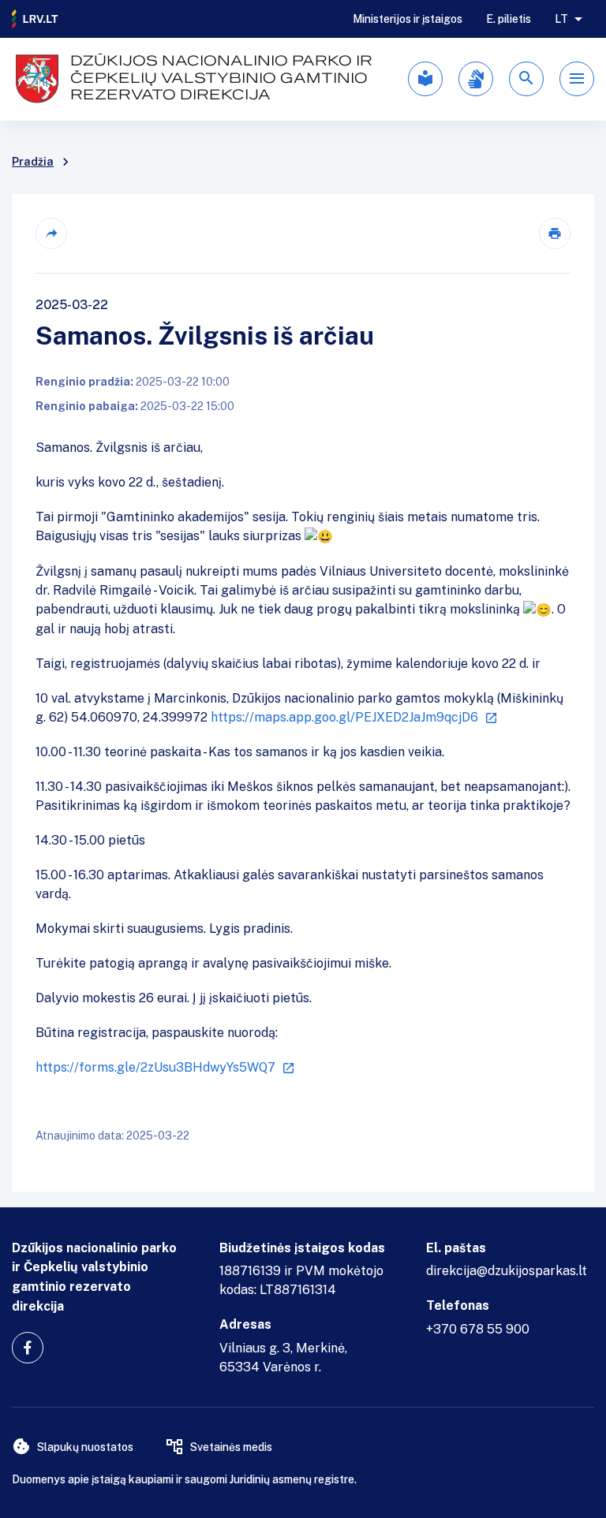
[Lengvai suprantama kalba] (425, 79)
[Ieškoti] (526, 79)
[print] (554, 233)
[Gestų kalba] (475, 79)
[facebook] (27, 1347)
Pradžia (33, 161)
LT (561, 19)
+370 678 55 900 (477, 1329)
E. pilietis (508, 19)
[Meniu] (576, 79)
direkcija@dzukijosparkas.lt (506, 1270)
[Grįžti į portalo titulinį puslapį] (35, 19)
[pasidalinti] (51, 233)
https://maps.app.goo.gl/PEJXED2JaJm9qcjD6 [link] (344, 717)
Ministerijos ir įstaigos (407, 19)
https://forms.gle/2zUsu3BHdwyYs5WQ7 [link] (155, 1067)
